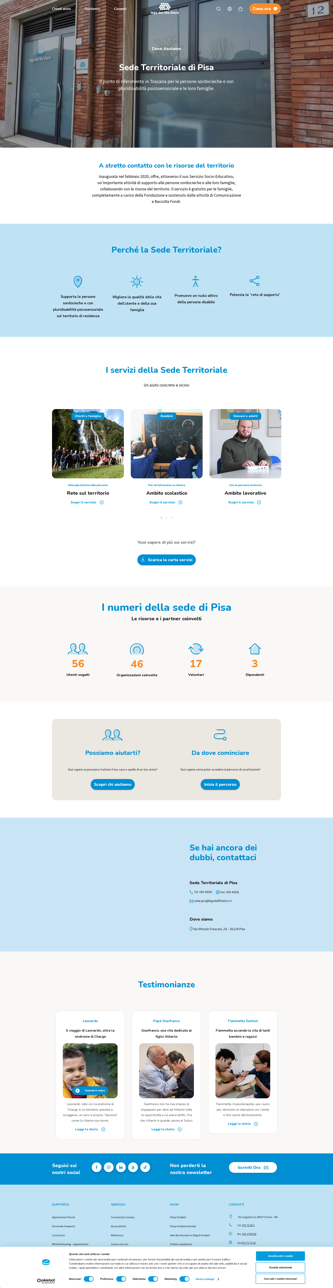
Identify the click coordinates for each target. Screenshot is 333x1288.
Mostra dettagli (205, 1279)
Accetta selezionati (280, 1267)
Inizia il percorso (220, 784)
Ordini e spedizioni (181, 1244)
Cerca (218, 9)
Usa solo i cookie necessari (280, 1278)
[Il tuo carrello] (240, 9)
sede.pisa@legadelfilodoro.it (213, 901)
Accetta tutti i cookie (280, 1255)
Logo (166, 9)
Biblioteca (117, 1235)
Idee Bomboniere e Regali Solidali (190, 1235)
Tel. (246, 1225)
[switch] (121, 1279)
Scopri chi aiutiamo (112, 784)
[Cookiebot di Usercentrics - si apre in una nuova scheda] (46, 1281)
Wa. (246, 1234)
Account (230, 9)
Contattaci (58, 1235)
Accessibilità (118, 1226)
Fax (246, 1243)
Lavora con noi (119, 1244)
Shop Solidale (178, 1217)
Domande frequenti (63, 1226)
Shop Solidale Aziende (183, 1226)
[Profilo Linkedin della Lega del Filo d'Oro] (121, 1167)
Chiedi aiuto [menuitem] (61, 8)
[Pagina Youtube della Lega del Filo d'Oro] (133, 1167)
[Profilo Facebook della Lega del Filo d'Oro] (96, 1167)
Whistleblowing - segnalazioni (70, 1244)
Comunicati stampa (122, 1217)
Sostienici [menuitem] (92, 8)
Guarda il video (95, 1090)
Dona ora (262, 8)
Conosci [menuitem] (120, 8)
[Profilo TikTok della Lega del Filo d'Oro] (145, 1167)
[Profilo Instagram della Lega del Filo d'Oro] (109, 1167)
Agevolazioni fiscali (63, 1217)
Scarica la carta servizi (169, 560)
